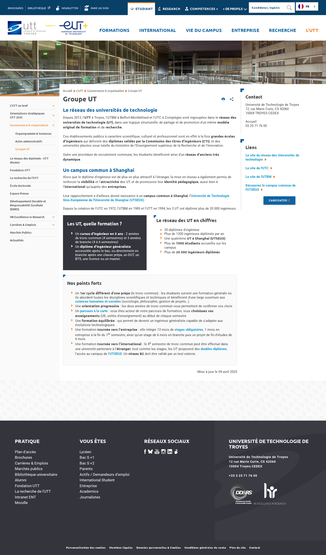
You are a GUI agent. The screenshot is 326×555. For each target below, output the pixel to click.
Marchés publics (29, 468)
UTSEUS (116, 354)
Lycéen (85, 452)
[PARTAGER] (231, 99)
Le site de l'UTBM (258, 177)
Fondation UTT (27, 486)
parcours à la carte (94, 311)
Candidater (278, 200)
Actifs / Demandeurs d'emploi (105, 474)
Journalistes (90, 497)
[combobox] (307, 6)
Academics (89, 491)
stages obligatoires (189, 330)
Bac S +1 (87, 457)
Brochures (23, 457)
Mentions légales (121, 547)
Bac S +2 (87, 463)
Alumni (20, 480)
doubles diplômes (214, 349)
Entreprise (88, 486)
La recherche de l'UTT (33, 491)
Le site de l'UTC (257, 168)
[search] (266, 7)
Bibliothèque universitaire (36, 474)
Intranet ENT (25, 497)
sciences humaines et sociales (98, 301)
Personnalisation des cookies (86, 547)
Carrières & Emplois (31, 463)
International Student (97, 480)
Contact (254, 547)
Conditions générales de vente (205, 547)
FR (307, 6)
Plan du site (238, 547)
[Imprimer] (223, 99)
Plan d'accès (25, 452)
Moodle (21, 502)
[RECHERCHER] (289, 7)
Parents (86, 468)
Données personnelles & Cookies (158, 547)
